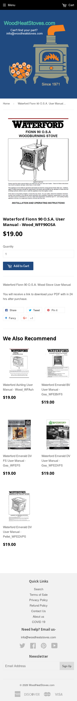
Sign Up (66, 666)
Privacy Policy (38, 600)
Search (38, 589)
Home (6, 103)
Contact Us (38, 611)
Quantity (8, 246)
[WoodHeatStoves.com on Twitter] (22, 647)
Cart (71, 5)
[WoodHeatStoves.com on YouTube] (54, 647)
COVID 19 (38, 622)
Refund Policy (39, 605)
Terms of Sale (39, 594)
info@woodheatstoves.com (38, 637)
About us (38, 616)
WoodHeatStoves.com (41, 685)
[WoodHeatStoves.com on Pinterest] (44, 647)
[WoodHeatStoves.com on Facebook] (33, 647)
